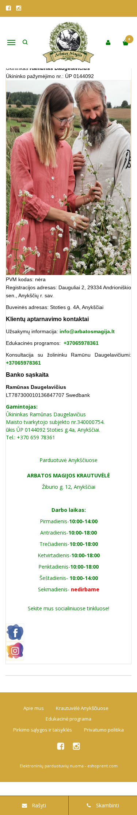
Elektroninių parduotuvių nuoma (52, 766)
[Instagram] (19, 8)
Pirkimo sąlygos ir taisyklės (42, 729)
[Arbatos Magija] (68, 42)
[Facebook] (8, 8)
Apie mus (33, 708)
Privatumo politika (104, 729)
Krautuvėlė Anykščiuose (82, 708)
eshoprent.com (102, 766)
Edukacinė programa (68, 718)
